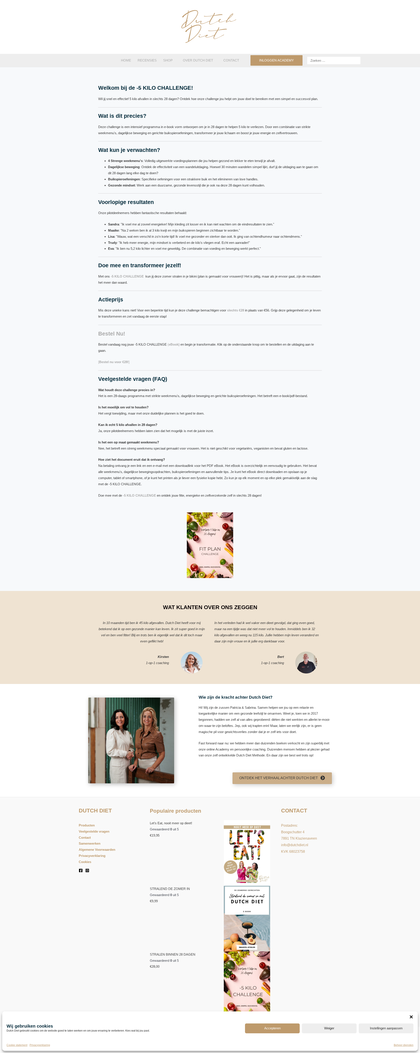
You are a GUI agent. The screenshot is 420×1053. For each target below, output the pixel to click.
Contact (85, 837)
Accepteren (272, 1028)
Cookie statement (17, 1045)
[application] (174, 60)
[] (114, 362)
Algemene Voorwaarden (97, 849)
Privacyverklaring (40, 1045)
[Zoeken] (356, 60)
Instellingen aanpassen (386, 1028)
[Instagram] (87, 870)
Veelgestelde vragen (94, 831)
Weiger (329, 1028)
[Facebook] (81, 870)
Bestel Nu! (111, 333)
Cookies (85, 862)
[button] (411, 1017)
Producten (87, 825)
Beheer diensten (403, 1045)
